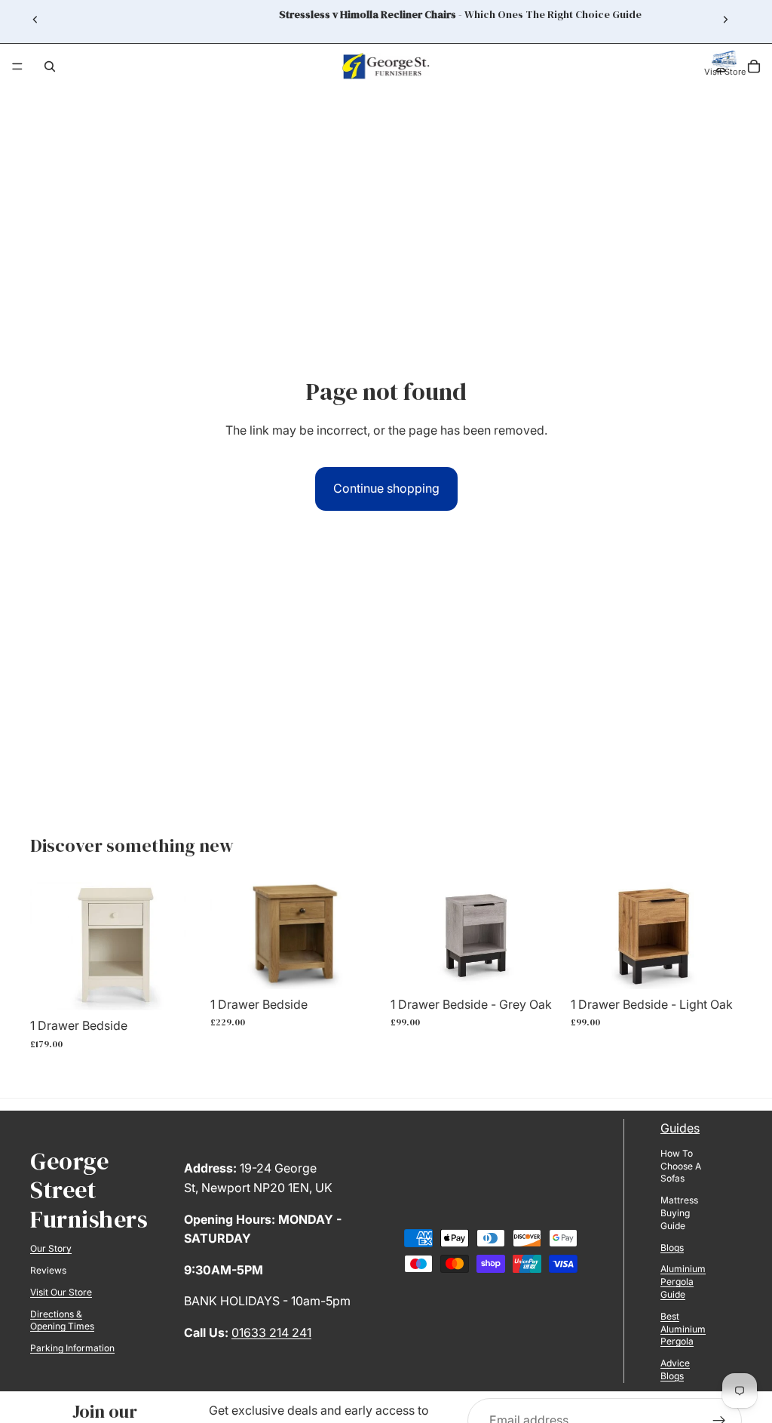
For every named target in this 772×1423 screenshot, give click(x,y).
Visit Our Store (61, 1292)
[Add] (177, 986)
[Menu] (17, 66)
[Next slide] (725, 19)
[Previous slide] (35, 19)
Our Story (51, 1248)
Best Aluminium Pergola (683, 1329)
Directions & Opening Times (62, 1320)
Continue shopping (386, 488)
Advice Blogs (675, 1369)
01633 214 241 (271, 1332)
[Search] (49, 66)
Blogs (672, 1247)
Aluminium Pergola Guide (683, 1281)
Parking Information (72, 1348)
